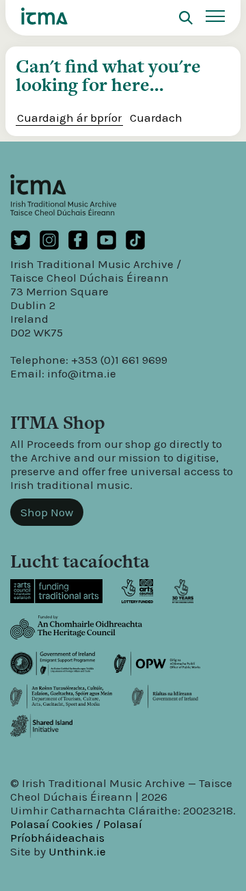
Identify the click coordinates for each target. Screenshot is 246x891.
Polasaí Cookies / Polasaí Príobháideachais (76, 831)
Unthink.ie (77, 851)
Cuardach (156, 117)
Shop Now (46, 512)
